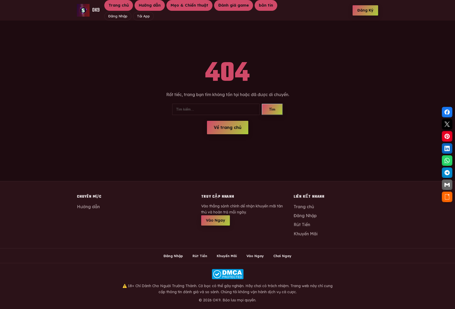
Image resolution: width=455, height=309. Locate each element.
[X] (447, 124)
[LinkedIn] (447, 148)
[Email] (447, 185)
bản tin (266, 5)
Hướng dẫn (150, 5)
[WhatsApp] (447, 160)
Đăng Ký (365, 10)
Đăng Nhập (117, 16)
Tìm (272, 109)
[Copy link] (447, 197)
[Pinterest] (447, 136)
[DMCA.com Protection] (227, 274)
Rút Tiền (302, 224)
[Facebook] (447, 112)
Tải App (143, 16)
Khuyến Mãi (306, 233)
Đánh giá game (233, 5)
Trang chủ (118, 5)
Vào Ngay (215, 220)
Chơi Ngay (282, 256)
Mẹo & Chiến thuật (189, 5)
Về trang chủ (227, 127)
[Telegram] (447, 172)
